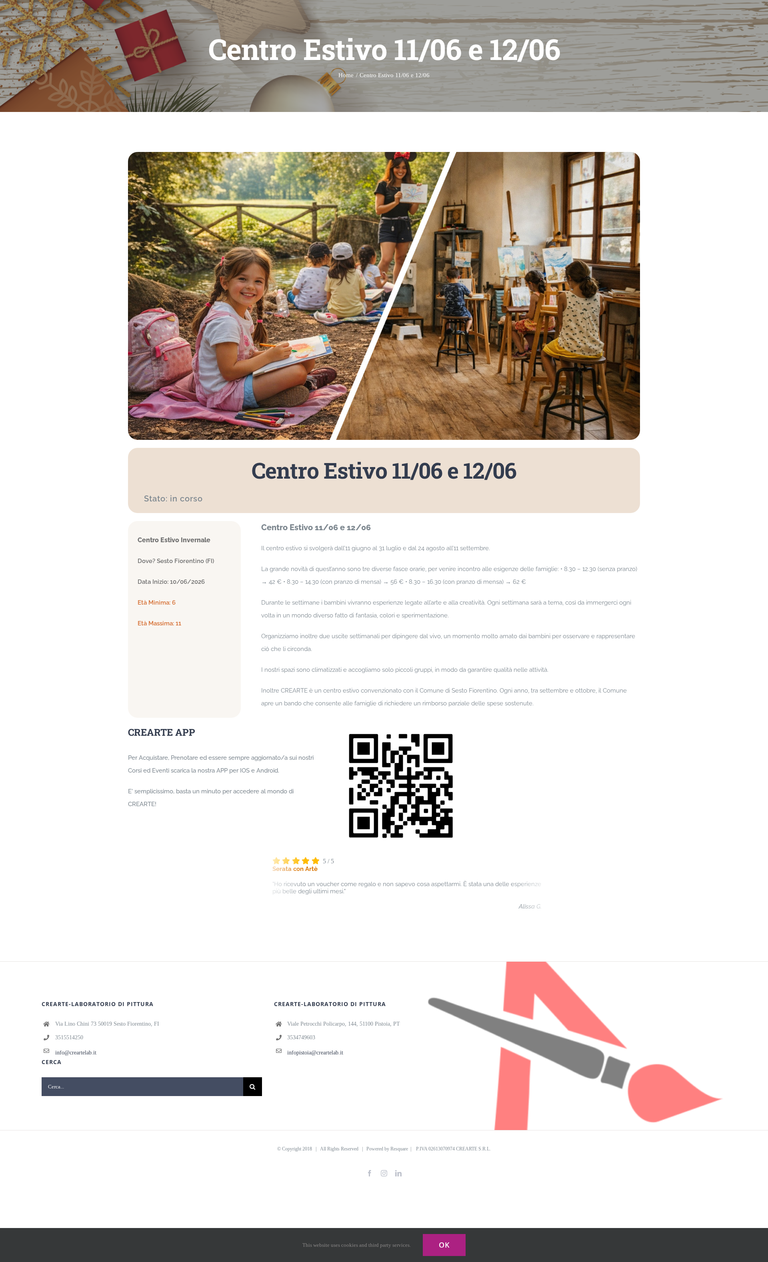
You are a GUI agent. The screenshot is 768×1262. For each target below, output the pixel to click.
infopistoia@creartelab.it (315, 1053)
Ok (444, 1245)
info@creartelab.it (75, 1053)
